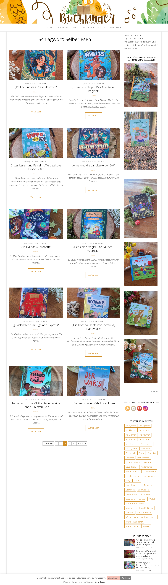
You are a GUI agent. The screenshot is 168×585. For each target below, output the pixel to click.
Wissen (146, 526)
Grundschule (132, 466)
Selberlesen (131, 494)
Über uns (114, 27)
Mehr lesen (99, 582)
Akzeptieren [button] (113, 578)
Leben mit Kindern (82, 27)
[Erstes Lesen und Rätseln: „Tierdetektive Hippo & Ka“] (36, 142)
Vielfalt (152, 499)
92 (150, 559)
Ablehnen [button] (126, 578)
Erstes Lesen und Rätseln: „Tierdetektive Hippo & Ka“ (36, 167)
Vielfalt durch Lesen (135, 503)
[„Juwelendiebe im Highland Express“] (36, 302)
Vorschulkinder (144, 512)
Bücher (61, 27)
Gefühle (147, 462)
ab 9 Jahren (145, 439)
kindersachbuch (133, 471)
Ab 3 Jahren (145, 425)
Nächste (82, 443)
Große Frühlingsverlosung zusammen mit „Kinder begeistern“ (146, 542)
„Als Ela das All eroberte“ (36, 247)
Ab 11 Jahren (146, 444)
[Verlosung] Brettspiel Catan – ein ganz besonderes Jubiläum (147, 553)
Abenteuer (146, 448)
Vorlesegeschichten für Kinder (139, 508)
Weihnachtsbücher (134, 521)
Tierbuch (142, 499)
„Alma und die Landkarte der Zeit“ (93, 165)
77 (148, 570)
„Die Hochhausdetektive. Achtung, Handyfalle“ (93, 327)
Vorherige (48, 443)
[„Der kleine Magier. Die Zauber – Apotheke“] (93, 224)
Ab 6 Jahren (131, 434)
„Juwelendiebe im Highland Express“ (36, 325)
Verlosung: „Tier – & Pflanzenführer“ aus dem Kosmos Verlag (147, 565)
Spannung (130, 499)
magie (128, 480)
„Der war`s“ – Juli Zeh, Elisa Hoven (93, 403)
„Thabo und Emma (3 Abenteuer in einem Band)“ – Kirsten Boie (35, 405)
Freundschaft (143, 457)
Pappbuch (148, 485)
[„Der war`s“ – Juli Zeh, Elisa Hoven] (93, 380)
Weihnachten (132, 517)
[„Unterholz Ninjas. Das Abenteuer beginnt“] (93, 64)
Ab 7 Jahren (145, 434)
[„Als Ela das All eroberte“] (36, 224)
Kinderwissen (150, 471)
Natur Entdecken (133, 485)
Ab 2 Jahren (131, 425)
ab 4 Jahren (131, 430)
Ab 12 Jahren (131, 448)
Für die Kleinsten (133, 462)
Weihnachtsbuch (148, 517)
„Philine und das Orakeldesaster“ (36, 87)
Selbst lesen (145, 494)
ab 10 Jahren (131, 444)
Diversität (152, 453)
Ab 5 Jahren (145, 430)
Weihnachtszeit (133, 526)
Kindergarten (147, 466)
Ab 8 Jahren (131, 439)
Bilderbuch (130, 453)
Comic (141, 453)
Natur (137, 480)
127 (148, 547)
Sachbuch (130, 489)
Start (50, 27)
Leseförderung (132, 476)
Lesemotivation (149, 476)
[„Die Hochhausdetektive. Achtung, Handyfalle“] (93, 302)
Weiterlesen (35, 111)
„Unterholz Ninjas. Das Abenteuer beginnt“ (93, 89)
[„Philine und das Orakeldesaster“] (36, 64)
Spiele (101, 27)
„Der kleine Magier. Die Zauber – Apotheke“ (93, 248)
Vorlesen (130, 512)
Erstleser (130, 457)
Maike (44, 83)
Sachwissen (143, 489)
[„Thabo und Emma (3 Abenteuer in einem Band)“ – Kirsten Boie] (36, 380)
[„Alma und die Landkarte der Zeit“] (93, 142)
